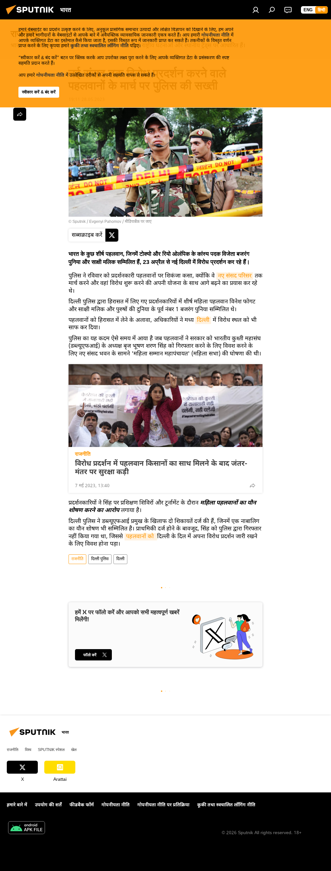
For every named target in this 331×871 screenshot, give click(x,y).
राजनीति (83, 454)
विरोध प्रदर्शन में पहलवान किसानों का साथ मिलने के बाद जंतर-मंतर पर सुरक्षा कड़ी (161, 468)
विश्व (28, 749)
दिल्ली (203, 320)
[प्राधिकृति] (255, 9)
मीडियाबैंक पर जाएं (138, 221)
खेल (74, 749)
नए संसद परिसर (234, 276)
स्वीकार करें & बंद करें (39, 92)
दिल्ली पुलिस (100, 559)
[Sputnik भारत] (31, 16)
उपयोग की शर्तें (48, 805)
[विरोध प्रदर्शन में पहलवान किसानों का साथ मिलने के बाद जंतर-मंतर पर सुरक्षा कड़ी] (165, 405)
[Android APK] (26, 828)
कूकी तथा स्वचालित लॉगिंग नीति (99, 46)
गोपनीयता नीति (215, 35)
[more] (252, 485)
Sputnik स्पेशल (51, 749)
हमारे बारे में (17, 805)
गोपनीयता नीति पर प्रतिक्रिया (163, 805)
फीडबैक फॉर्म (81, 805)
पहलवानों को (140, 536)
